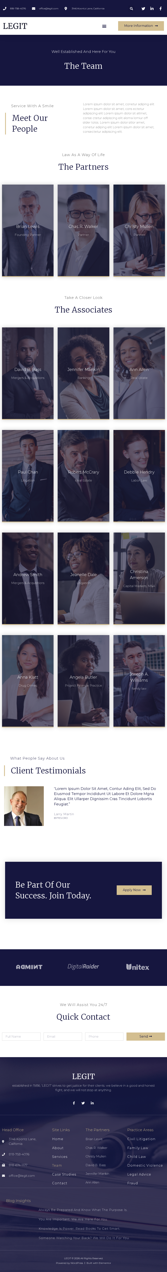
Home (57, 1139)
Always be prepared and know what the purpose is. (83, 1210)
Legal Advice (139, 1174)
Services (59, 1157)
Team (57, 1165)
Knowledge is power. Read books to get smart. (79, 1228)
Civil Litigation (141, 1139)
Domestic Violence (145, 1165)
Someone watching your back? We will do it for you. (84, 1238)
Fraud (132, 1183)
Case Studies (64, 1174)
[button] (104, 26)
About (58, 1148)
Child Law (136, 1157)
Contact (59, 1183)
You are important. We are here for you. (73, 1219)
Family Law (137, 1148)
